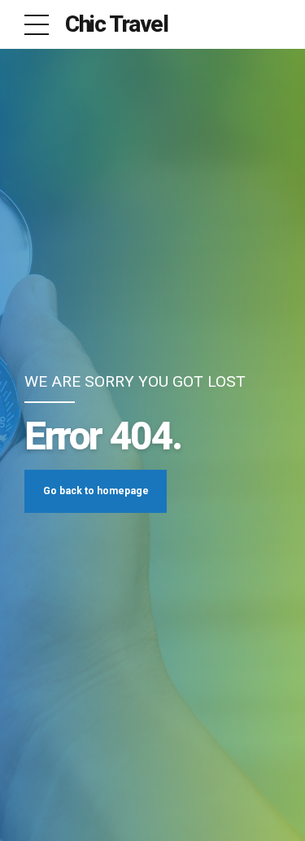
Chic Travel (116, 24)
